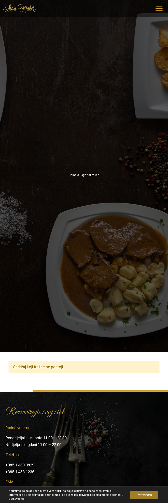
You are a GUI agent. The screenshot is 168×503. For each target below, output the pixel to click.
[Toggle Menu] (159, 8)
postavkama (16, 498)
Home (72, 175)
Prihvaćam (144, 495)
